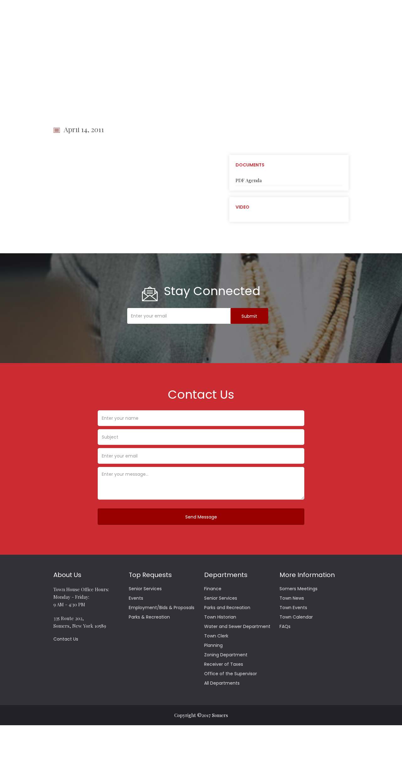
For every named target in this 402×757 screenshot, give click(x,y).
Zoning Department (225, 655)
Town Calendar (296, 617)
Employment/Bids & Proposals (161, 607)
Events (136, 598)
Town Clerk (216, 636)
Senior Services (145, 589)
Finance (212, 589)
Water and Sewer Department (237, 626)
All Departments (222, 683)
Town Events (293, 607)
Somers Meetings (299, 589)
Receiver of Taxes (223, 664)
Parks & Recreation (149, 617)
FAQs (285, 626)
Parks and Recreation (227, 607)
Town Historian (220, 617)
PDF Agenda (249, 180)
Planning (213, 645)
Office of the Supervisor (230, 673)
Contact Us (65, 639)
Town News (292, 598)
